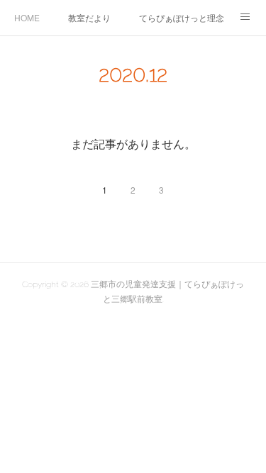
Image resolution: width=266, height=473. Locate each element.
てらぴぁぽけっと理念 (181, 17)
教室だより (89, 17)
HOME (27, 17)
